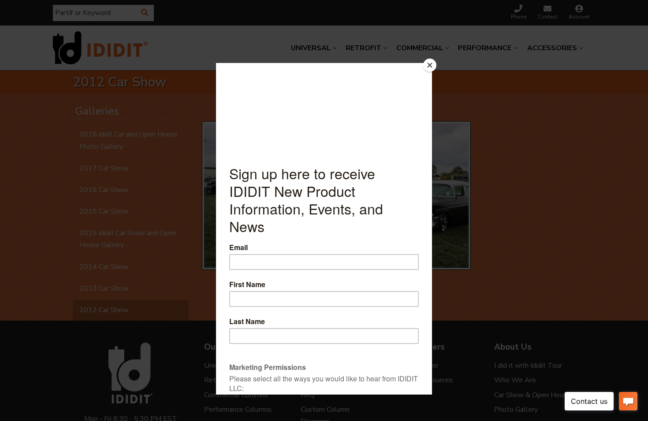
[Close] (429, 65)
